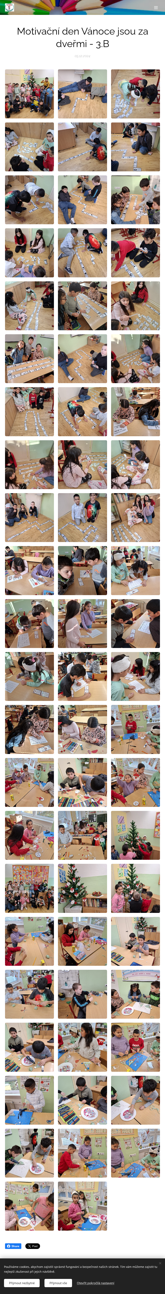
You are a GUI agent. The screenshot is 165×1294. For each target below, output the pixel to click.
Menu (156, 7)
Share (15, 1246)
